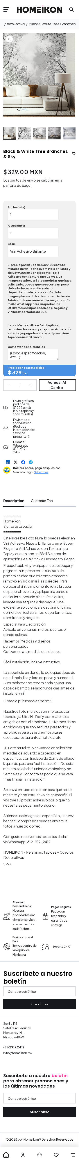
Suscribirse (39, 1004)
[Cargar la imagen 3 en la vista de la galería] (39, 133)
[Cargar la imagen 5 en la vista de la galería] (69, 133)
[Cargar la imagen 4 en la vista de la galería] (54, 133)
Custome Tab (42, 500)
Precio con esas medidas (26, 367)
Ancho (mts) (16, 207)
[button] (6, 9)
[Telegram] (31, 462)
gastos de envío (23, 180)
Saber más (41, 472)
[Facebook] (23, 462)
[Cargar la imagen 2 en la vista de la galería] (24, 133)
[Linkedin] (8, 462)
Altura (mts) (16, 225)
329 (17, 372)
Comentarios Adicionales (26, 347)
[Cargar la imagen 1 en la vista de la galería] (9, 133)
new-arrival (16, 24)
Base (11, 243)
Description (13, 500)
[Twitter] (16, 462)
